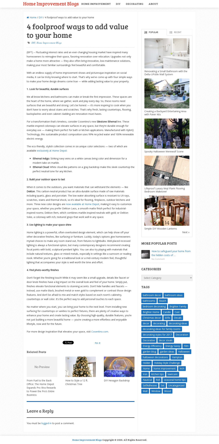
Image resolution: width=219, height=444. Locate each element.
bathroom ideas (174, 295)
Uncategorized (176, 385)
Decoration (182, 334)
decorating (159, 323)
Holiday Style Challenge (167, 362)
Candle (167, 312)
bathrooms (149, 300)
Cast (177, 312)
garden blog (149, 351)
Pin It (97, 343)
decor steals (165, 340)
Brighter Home (151, 312)
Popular (153, 32)
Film (186, 346)
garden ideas (167, 351)
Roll (158, 379)
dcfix (167, 317)
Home (32, 17)
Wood (167, 391)
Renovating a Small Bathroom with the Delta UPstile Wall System (165, 73)
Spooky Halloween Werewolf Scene (164, 151)
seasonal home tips (175, 379)
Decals (178, 317)
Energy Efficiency (152, 346)
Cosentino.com (99, 331)
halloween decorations (155, 357)
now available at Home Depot (82, 204)
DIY (118, 3)
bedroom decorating (154, 306)
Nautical (147, 379)
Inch (182, 368)
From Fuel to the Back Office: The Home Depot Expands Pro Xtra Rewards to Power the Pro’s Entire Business (41, 387)
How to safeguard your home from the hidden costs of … (171, 253)
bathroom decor (152, 295)
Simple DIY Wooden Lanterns (160, 228)
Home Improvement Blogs (51, 3)
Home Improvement (96, 3)
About (153, 3)
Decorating (134, 3)
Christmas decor (152, 317)
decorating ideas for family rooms (162, 329)
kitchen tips (157, 374)
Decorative (149, 340)
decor (146, 323)
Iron (145, 374)
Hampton (177, 357)
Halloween (184, 351)
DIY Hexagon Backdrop (117, 380)
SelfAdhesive (150, 385)
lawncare (173, 374)
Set (162, 385)
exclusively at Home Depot (52, 150)
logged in (46, 423)
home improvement (165, 368)
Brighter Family (178, 306)
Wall (145, 391)
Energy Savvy (172, 346)
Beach (162, 300)
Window (155, 391)
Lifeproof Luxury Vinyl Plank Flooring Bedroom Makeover (164, 190)
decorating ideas (178, 323)
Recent (177, 32)
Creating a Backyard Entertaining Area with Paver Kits (165, 113)
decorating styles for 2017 (157, 334)
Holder (146, 362)
